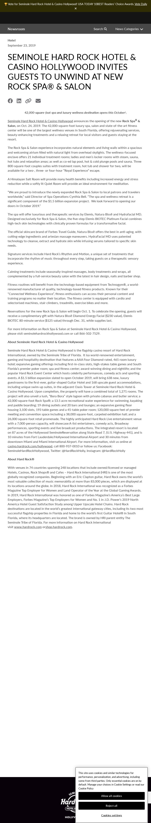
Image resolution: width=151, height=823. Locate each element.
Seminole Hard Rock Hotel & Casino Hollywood (40, 121)
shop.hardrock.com (58, 527)
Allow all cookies (111, 796)
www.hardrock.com (28, 527)
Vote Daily (141, 4)
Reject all (111, 805)
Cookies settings (111, 815)
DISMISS (75, 8)
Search (98, 29)
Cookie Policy (86, 788)
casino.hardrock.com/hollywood (30, 446)
